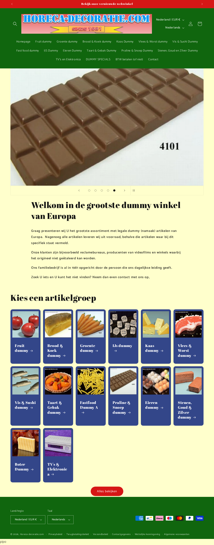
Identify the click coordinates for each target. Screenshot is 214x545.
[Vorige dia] (79, 190)
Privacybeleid (55, 534)
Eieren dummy (152, 405)
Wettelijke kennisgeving (147, 534)
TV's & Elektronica (57, 469)
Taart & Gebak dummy (54, 407)
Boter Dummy (22, 467)
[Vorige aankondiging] (12, 4)
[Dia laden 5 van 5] (114, 190)
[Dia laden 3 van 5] (102, 190)
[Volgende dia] (124, 190)
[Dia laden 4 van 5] (108, 190)
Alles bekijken (107, 491)
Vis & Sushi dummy (25, 405)
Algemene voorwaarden (176, 534)
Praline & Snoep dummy (121, 407)
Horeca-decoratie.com (32, 534)
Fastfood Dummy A (89, 405)
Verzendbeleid (100, 534)
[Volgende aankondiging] (202, 4)
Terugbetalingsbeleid (77, 534)
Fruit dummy (22, 348)
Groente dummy (87, 348)
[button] (15, 23)
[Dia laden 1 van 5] (89, 190)
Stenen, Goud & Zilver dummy (185, 410)
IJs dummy (122, 345)
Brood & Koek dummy (55, 350)
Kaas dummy (152, 348)
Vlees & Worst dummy (185, 350)
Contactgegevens (121, 534)
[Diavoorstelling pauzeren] (135, 190)
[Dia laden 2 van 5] (95, 190)
